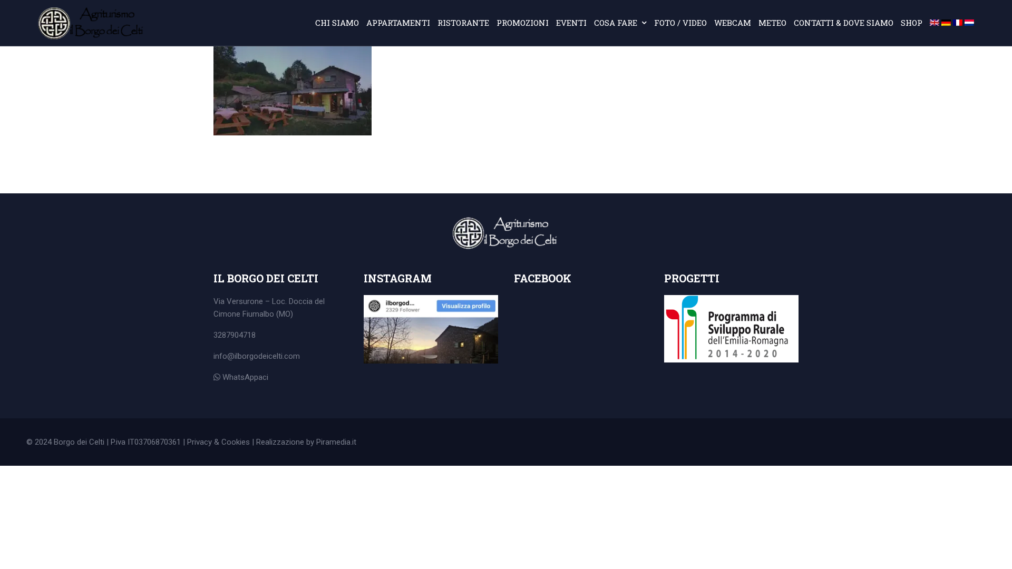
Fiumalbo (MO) (267, 314)
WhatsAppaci (244, 377)
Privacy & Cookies (218, 442)
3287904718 (234, 335)
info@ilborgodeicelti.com (256, 356)
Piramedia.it (336, 442)
